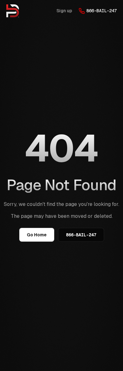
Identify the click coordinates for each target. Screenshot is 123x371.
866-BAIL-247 (101, 10)
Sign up (64, 10)
